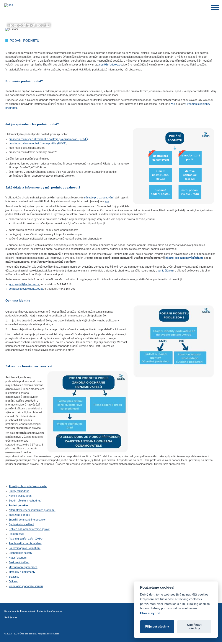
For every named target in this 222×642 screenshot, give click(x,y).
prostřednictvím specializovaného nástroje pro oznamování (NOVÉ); (48, 139)
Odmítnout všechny (194, 626)
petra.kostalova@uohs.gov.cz (26, 288)
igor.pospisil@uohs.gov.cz (24, 284)
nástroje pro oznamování (98, 197)
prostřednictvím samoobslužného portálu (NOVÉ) (37, 143)
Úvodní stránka (12, 611)
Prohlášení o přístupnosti (49, 611)
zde (173, 103)
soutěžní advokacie (110, 64)
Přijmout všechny (157, 626)
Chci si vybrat (150, 613)
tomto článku (165, 270)
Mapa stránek (28, 611)
